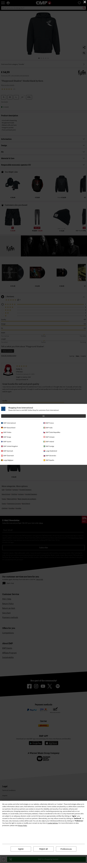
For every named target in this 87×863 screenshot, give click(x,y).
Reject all (43, 849)
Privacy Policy (22, 825)
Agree (21, 849)
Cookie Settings (52, 823)
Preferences (66, 849)
